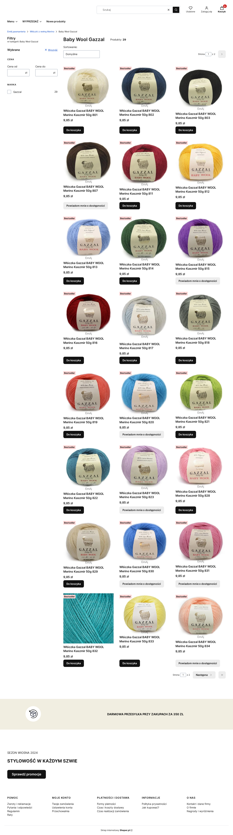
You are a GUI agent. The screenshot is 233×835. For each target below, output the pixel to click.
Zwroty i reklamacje (19, 803)
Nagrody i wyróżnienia (200, 811)
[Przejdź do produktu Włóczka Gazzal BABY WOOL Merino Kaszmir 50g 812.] (200, 162)
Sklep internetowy (115, 830)
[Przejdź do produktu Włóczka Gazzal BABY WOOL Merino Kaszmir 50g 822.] (88, 467)
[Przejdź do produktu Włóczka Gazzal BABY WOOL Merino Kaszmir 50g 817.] (144, 315)
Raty (10, 814)
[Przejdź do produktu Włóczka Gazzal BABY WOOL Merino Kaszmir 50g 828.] (200, 466)
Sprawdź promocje (26, 774)
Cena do (40, 66)
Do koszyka (73, 130)
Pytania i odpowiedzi (19, 807)
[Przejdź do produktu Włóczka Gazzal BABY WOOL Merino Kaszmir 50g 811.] (144, 163)
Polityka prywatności (154, 803)
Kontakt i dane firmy (199, 803)
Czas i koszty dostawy (110, 807)
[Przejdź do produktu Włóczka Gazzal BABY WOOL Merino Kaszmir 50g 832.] (88, 618)
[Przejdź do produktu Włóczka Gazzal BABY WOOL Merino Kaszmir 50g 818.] (200, 312)
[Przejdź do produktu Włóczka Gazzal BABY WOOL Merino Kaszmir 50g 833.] (144, 613)
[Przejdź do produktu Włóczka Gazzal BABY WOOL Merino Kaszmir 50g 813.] (88, 237)
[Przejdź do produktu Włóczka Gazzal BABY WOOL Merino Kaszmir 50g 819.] (88, 392)
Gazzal (17, 91)
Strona (201, 54)
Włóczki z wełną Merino (42, 31)
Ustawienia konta (62, 807)
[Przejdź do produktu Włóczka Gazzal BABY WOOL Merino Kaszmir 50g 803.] (200, 87)
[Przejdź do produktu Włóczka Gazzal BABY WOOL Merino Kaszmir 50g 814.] (144, 238)
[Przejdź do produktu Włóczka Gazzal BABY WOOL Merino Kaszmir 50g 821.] (200, 392)
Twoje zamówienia (63, 803)
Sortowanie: (70, 47)
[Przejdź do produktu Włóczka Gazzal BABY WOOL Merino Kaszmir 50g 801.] (88, 86)
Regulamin (13, 811)
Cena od (12, 66)
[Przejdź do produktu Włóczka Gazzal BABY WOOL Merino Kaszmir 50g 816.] (88, 312)
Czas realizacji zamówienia (113, 811)
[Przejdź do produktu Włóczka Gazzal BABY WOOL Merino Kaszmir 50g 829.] (88, 542)
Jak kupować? (150, 807)
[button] (176, 10)
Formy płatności (106, 803)
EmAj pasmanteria (16, 31)
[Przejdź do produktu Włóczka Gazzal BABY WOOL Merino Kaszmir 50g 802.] (144, 86)
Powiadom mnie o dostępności (85, 205)
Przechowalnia (60, 811)
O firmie (191, 807)
